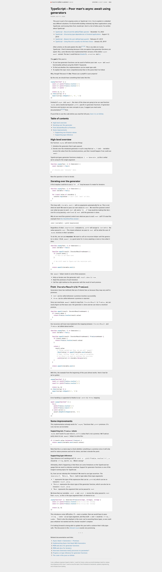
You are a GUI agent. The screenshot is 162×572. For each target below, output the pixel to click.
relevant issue (74, 528)
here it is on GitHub (96, 114)
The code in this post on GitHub (63, 555)
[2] (84, 46)
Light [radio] (101, 2)
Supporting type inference (64, 135)
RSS (110, 2)
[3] (62, 109)
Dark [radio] (105, 2)
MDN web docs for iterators (62, 548)
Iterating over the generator (62, 125)
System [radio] (94, 2)
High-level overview (59, 123)
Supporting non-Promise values (66, 132)
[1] (82, 46)
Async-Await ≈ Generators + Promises (66, 541)
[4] (64, 109)
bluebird (83, 54)
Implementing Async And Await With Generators (69, 543)
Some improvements (60, 130)
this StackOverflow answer (69, 219)
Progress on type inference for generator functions (70, 553)
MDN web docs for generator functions (66, 546)
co (99, 54)
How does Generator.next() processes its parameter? (71, 551)
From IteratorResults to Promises (64, 128)
